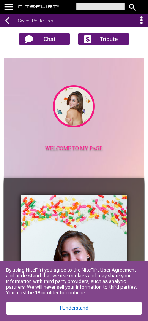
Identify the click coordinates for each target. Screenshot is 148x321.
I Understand (74, 308)
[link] (39, 8)
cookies (78, 275)
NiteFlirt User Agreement (109, 270)
